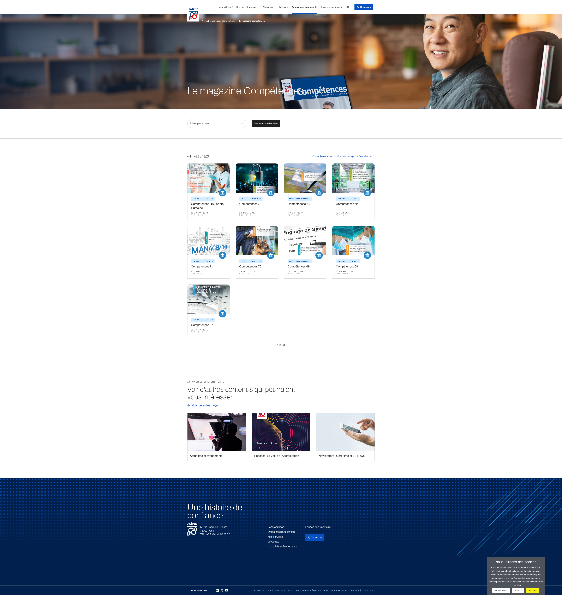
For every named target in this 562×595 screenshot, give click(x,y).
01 (277, 345)
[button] (224, 7)
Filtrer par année (199, 123)
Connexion (365, 7)
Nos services (275, 536)
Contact (280, 590)
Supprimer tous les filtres (266, 123)
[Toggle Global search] (212, 7)
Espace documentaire (318, 527)
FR (347, 7)
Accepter (532, 590)
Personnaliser (501, 590)
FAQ (290, 590)
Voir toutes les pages (205, 405)
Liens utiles (262, 590)
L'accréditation (276, 527)
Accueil (205, 21)
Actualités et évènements (223, 21)
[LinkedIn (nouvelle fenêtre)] (217, 590)
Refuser (518, 590)
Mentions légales (308, 590)
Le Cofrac (273, 541)
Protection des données (341, 590)
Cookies (367, 590)
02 (280, 345)
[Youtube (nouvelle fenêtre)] (226, 590)
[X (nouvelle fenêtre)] (222, 590)
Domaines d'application (281, 531)
